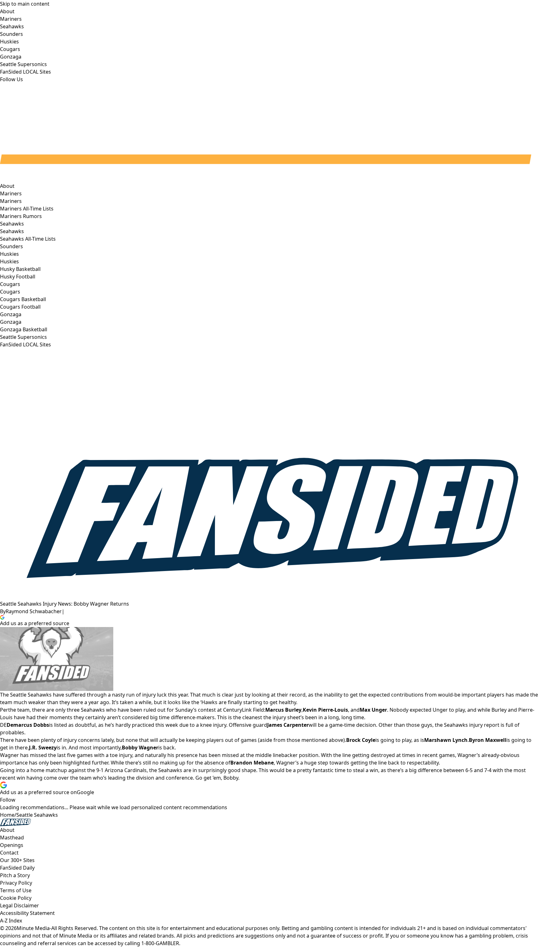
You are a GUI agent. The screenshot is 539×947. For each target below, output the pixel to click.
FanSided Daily (17, 867)
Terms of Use (15, 890)
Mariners (11, 201)
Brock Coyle (360, 740)
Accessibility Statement (27, 913)
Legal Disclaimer (19, 905)
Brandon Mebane (252, 762)
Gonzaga (10, 321)
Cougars (10, 291)
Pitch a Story (15, 875)
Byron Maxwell (487, 740)
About (7, 185)
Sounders (11, 246)
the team (19, 709)
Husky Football (17, 276)
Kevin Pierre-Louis (325, 709)
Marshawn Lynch (446, 740)
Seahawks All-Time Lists (28, 238)
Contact (9, 852)
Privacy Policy (16, 882)
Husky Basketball (20, 269)
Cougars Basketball (23, 299)
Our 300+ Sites (17, 860)
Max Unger (373, 709)
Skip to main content (24, 3)
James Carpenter (288, 724)
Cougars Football (20, 306)
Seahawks (12, 231)
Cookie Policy (15, 897)
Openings (11, 845)
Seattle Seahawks (37, 814)
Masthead (12, 837)
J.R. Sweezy (43, 747)
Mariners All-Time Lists (26, 208)
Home (7, 814)
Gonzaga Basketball (23, 329)
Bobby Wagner (140, 747)
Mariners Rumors (21, 216)
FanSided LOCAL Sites (25, 344)
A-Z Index (11, 920)
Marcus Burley (283, 709)
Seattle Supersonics (23, 336)
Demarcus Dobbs (28, 724)
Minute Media (33, 928)
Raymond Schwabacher (34, 611)
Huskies (9, 261)
